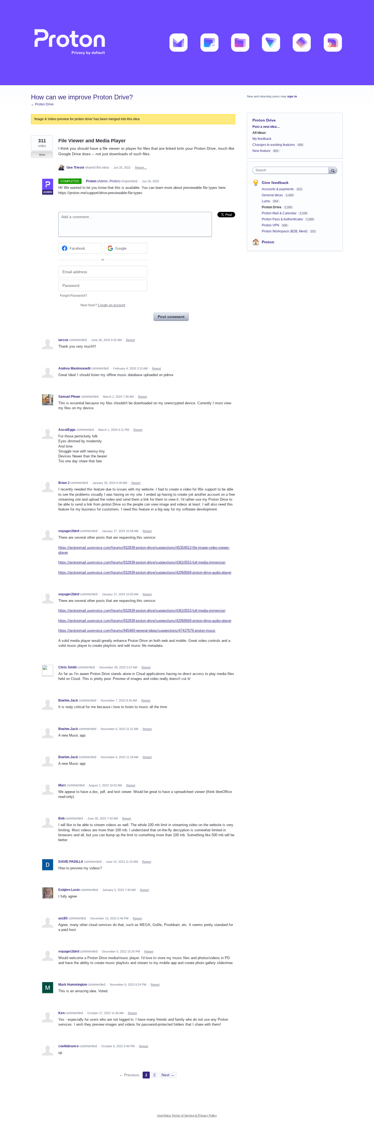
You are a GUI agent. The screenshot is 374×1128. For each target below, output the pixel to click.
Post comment (171, 317)
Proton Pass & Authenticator (283, 219)
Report (130, 340)
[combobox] (292, 170)
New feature (261, 151)
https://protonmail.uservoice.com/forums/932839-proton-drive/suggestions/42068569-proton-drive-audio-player (144, 572)
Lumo (266, 201)
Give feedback (275, 182)
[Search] (333, 170)
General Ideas (273, 195)
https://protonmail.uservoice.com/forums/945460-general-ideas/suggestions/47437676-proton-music (136, 630)
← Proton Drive (42, 104)
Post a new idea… (266, 127)
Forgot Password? (73, 296)
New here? (102, 305)
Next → (168, 1075)
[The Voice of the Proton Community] (187, 42)
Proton (268, 242)
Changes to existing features (273, 145)
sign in (292, 96)
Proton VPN (271, 225)
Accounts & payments (278, 189)
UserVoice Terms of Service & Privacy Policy (187, 1115)
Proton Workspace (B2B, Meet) (285, 231)
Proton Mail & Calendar (279, 213)
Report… (141, 167)
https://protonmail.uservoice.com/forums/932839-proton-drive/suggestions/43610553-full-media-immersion (141, 562)
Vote (42, 154)
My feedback (261, 139)
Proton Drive (264, 120)
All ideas (259, 133)
